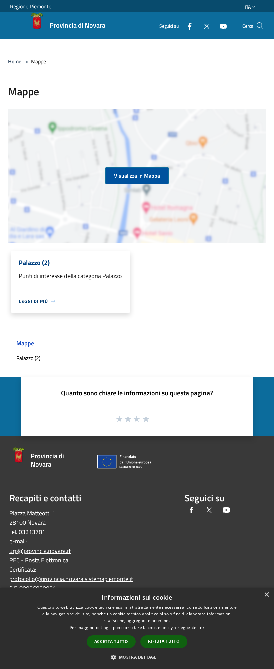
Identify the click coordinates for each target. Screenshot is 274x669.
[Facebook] (187, 25)
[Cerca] (260, 26)
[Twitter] (204, 25)
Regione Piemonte (30, 6)
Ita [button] (248, 6)
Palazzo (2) (28, 358)
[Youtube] (220, 25)
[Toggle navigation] (13, 25)
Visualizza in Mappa (137, 176)
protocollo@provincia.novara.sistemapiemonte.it (71, 578)
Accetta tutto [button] (111, 641)
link (201, 627)
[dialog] (137, 628)
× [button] (266, 594)
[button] (137, 657)
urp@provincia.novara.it (40, 550)
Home (14, 61)
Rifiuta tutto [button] (164, 641)
